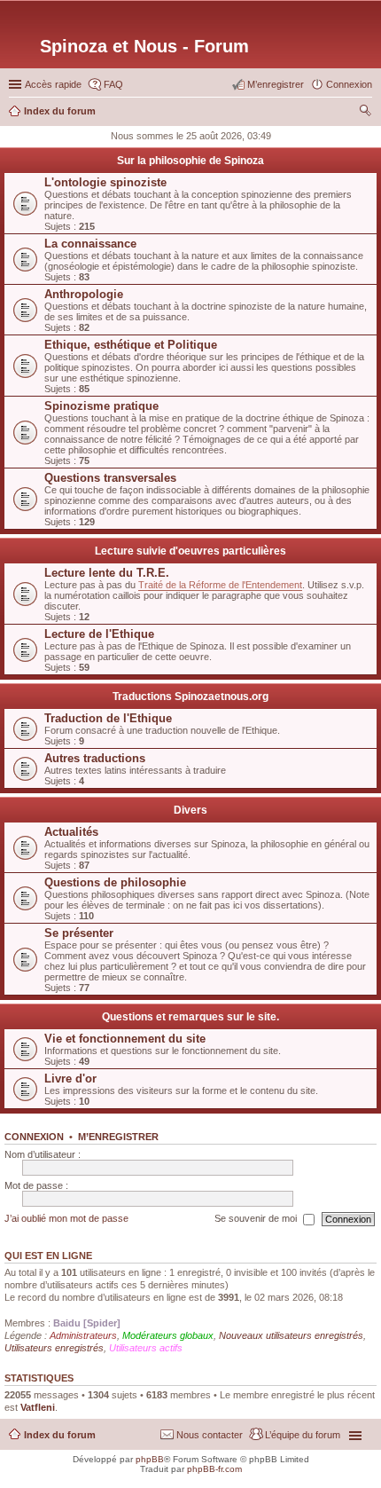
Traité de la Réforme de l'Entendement (220, 584)
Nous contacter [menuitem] (209, 1434)
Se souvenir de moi (256, 1218)
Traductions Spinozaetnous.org (190, 696)
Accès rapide (53, 84)
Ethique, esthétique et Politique (130, 344)
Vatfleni (37, 1407)
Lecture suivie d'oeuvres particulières (190, 551)
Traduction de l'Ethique (108, 718)
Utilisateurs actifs (146, 1347)
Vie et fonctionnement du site (125, 1038)
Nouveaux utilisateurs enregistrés (291, 1335)
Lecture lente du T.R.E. (106, 572)
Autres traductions (94, 758)
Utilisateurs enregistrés (54, 1347)
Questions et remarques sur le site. (190, 1017)
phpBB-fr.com (214, 1469)
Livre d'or (70, 1078)
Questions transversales (110, 477)
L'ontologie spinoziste (105, 182)
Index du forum (60, 1434)
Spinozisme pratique (101, 406)
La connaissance (90, 243)
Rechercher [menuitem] (365, 113)
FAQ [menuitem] (113, 84)
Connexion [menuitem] (349, 84)
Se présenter (78, 933)
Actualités (71, 831)
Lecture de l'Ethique (99, 634)
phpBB (150, 1459)
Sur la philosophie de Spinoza (190, 160)
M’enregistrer (118, 1136)
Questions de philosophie (115, 882)
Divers (190, 810)
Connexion (34, 1136)
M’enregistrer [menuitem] (275, 84)
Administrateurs (83, 1335)
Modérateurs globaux (168, 1335)
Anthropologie (83, 294)
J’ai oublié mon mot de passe (66, 1218)
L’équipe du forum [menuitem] (302, 1434)
